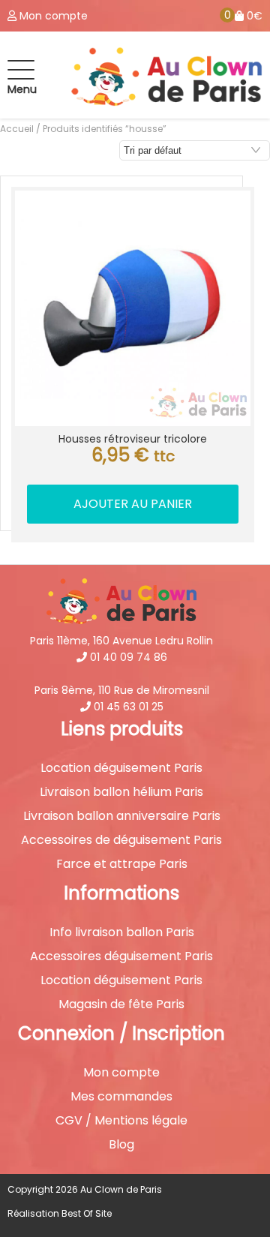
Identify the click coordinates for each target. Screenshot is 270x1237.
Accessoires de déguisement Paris (121, 840)
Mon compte (121, 1072)
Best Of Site (87, 1213)
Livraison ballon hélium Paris (121, 792)
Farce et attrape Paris (122, 864)
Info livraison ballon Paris (122, 932)
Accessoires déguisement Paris (121, 956)
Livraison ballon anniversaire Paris (121, 816)
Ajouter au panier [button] (133, 503)
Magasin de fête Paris (121, 1004)
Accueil (17, 128)
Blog (121, 1144)
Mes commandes (121, 1096)
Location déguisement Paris (121, 768)
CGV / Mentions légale (122, 1120)
